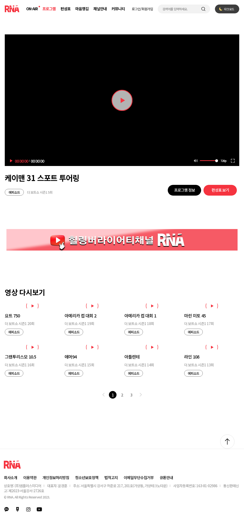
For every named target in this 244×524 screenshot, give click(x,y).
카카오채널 (6, 509)
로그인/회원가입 (142, 8)
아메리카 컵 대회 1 (140, 315)
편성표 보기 (220, 190)
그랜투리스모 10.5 (20, 356)
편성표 (66, 8)
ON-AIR (32, 8)
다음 (140, 395)
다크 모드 (229, 9)
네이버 (17, 509)
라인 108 (191, 356)
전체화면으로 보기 (233, 161)
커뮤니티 (118, 8)
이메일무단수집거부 (139, 477)
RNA (12, 8)
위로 (227, 441)
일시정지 (122, 100)
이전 (103, 395)
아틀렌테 (132, 356)
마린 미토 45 (195, 315)
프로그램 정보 (184, 190)
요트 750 (12, 315)
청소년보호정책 (86, 477)
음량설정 (196, 161)
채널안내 (100, 8)
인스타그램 (28, 509)
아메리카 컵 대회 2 (80, 315)
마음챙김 (82, 8)
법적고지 (111, 477)
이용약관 (29, 477)
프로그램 (49, 8)
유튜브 (39, 509)
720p (223, 160)
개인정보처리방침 (55, 477)
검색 (203, 9)
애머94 (70, 356)
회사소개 (10, 477)
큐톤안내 (166, 477)
